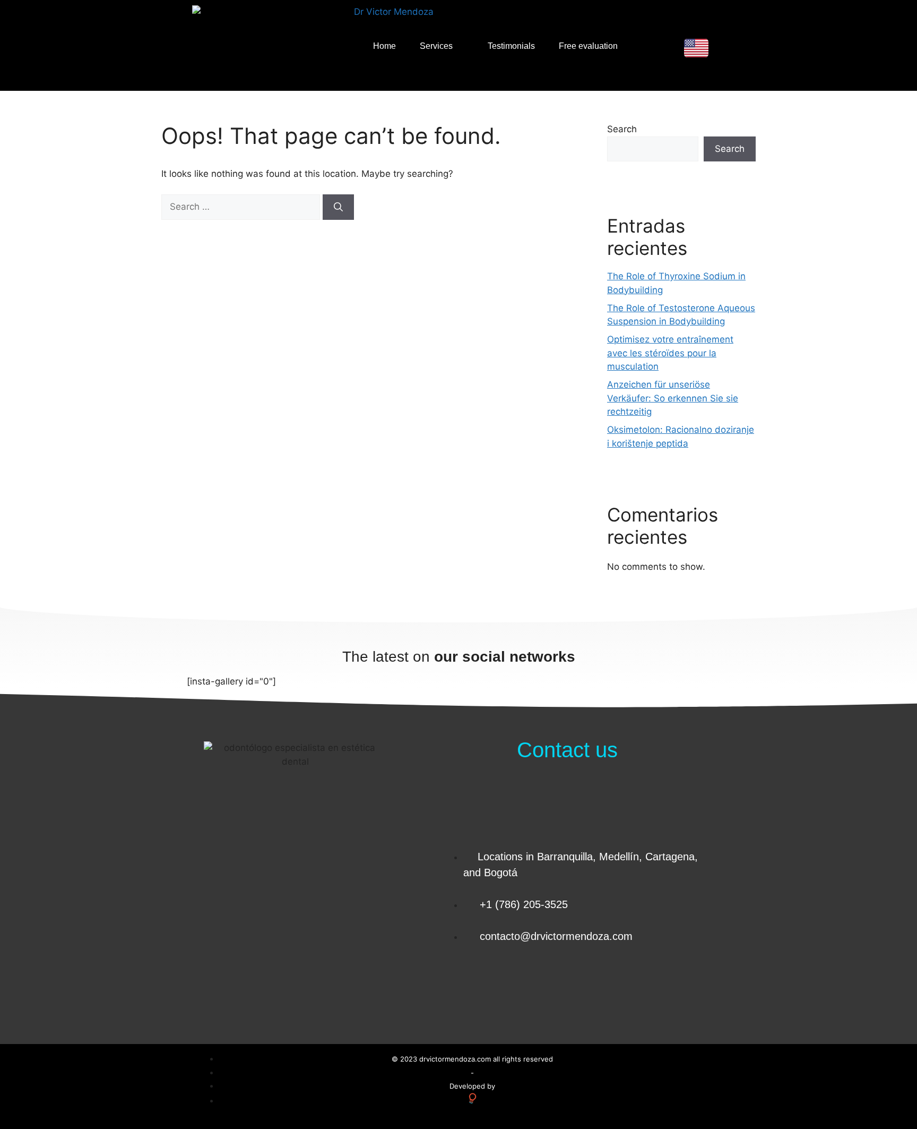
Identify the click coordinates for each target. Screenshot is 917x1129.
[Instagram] (685, 985)
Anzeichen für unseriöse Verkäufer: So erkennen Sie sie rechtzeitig (672, 398)
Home (384, 45)
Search (622, 129)
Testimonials (511, 45)
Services (436, 45)
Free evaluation (588, 45)
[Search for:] (242, 206)
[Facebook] (653, 985)
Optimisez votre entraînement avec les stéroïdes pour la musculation (670, 353)
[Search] (338, 207)
